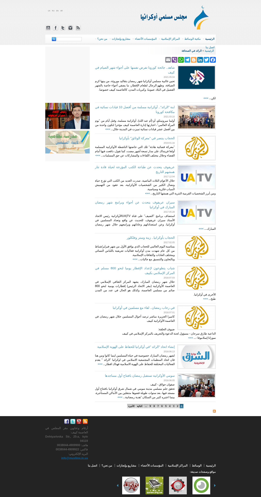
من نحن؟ (107, 465)
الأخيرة (131, 406)
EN (57, 11)
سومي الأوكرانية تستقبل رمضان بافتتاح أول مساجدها (140, 375)
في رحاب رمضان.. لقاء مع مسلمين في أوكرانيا (144, 308)
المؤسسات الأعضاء (152, 465)
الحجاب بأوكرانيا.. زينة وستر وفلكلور (151, 237)
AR (61, 11)
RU (53, 11)
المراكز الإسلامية (177, 465)
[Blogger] (194, 59)
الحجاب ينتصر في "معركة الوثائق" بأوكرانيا (147, 138)
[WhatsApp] (181, 59)
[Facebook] (213, 59)
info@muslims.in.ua (74, 458)
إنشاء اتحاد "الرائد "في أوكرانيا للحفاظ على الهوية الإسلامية (136, 347)
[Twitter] (206, 59)
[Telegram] (187, 59)
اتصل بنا (210, 47)
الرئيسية (211, 465)
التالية (139, 406)
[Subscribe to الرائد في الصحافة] (214, 410)
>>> (205, 98)
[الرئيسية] (203, 28)
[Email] (168, 59)
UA (49, 11)
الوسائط (197, 465)
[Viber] (174, 59)
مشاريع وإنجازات (126, 465)
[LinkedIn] (200, 59)
